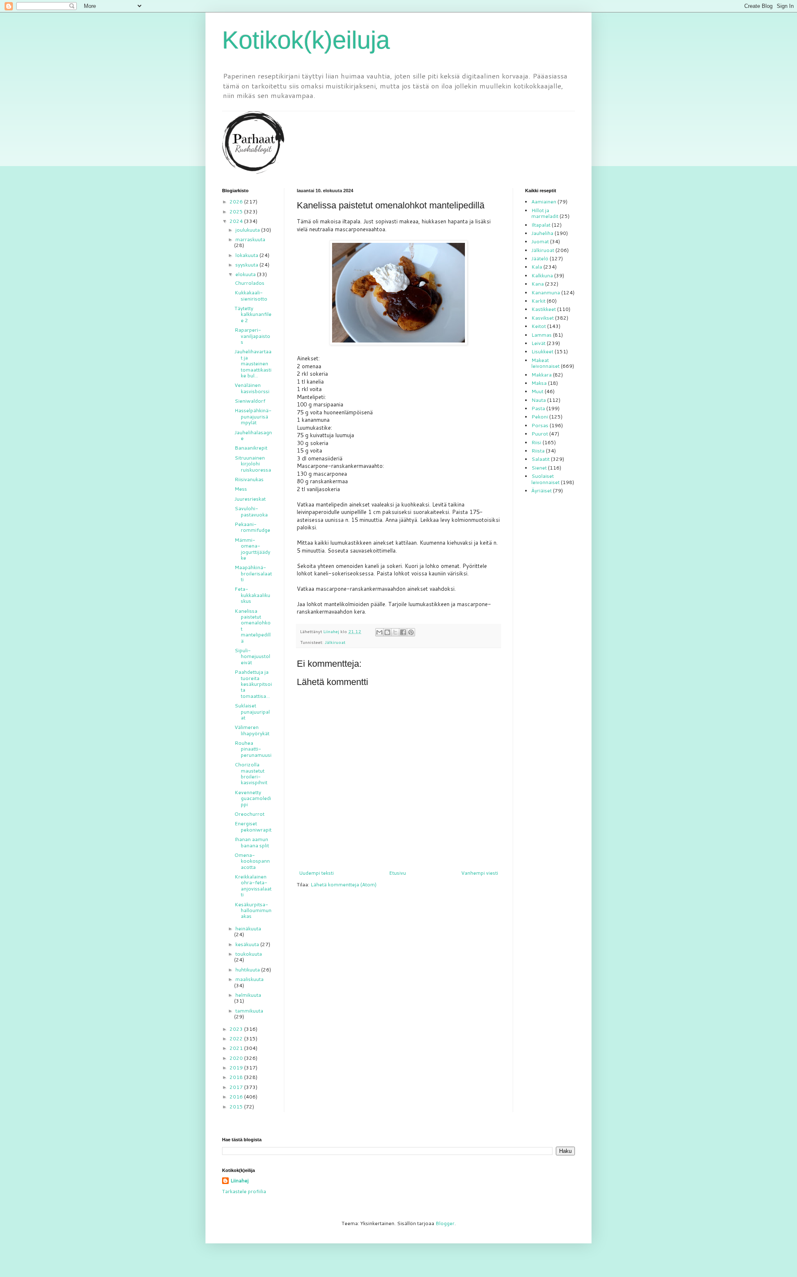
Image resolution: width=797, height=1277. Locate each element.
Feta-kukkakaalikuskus (252, 594)
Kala (536, 266)
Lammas (541, 334)
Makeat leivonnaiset (545, 363)
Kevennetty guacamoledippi (253, 798)
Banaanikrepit (251, 447)
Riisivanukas (249, 479)
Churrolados (249, 282)
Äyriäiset (541, 490)
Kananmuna (545, 292)
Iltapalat (540, 224)
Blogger (445, 1223)
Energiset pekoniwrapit (253, 826)
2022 (237, 1038)
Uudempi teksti (316, 872)
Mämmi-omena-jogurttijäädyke (252, 548)
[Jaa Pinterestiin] (411, 632)
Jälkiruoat (335, 642)
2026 (237, 201)
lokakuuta (247, 255)
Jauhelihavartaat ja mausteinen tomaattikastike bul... (253, 363)
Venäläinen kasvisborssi (252, 388)
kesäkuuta (247, 944)
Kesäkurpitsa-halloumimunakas (253, 910)
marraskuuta (250, 239)
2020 (237, 1058)
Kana (537, 283)
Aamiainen (543, 201)
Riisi (536, 442)
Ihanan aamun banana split (252, 842)
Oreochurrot (249, 813)
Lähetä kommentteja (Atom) (343, 884)
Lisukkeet (542, 351)
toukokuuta (248, 953)
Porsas (539, 425)
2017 (237, 1087)
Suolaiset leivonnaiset (545, 478)
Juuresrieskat (250, 498)
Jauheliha (542, 233)
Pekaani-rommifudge (252, 527)
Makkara (541, 374)
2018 (237, 1077)
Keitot (538, 326)
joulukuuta (248, 229)
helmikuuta (248, 994)
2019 (237, 1067)
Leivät (538, 343)
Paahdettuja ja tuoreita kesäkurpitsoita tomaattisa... (253, 684)
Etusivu (397, 872)
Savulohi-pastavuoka (251, 511)
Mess (241, 488)
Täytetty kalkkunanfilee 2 (253, 314)
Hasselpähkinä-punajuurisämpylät (253, 416)
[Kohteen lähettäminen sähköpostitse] (379, 632)
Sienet (539, 467)
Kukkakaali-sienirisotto (251, 295)
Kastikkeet (543, 309)
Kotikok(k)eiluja (306, 40)
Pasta (538, 408)
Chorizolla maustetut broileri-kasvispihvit (251, 773)
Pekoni (539, 416)
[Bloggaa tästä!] (387, 632)
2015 (237, 1106)
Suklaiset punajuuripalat (252, 711)
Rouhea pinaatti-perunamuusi (253, 748)
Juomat (540, 241)
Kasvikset (542, 317)
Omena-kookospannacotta (252, 861)
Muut (537, 391)
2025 (237, 211)
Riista (538, 450)
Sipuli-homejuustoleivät (252, 656)
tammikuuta (249, 1010)
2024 (237, 221)
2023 (237, 1028)
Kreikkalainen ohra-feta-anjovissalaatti (253, 885)
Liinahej (239, 1180)
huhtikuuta (248, 969)
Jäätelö (539, 258)
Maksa (539, 383)
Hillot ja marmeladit (544, 213)
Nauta (538, 400)
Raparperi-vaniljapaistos (252, 335)
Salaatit (540, 458)
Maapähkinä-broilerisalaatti (253, 573)
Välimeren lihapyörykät (252, 730)
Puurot (539, 433)
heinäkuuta (248, 928)
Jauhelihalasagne (253, 435)
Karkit (538, 300)
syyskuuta (247, 264)
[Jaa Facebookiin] (403, 632)
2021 (237, 1048)
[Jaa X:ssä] (395, 632)
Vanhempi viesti (479, 872)
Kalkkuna (542, 275)
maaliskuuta (249, 979)
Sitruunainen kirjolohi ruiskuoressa (253, 463)
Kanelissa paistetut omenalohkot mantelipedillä (253, 625)
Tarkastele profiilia (244, 1191)
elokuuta (246, 274)
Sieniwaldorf (250, 400)
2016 (237, 1096)
